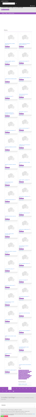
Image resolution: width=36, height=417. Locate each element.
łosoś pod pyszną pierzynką (23, 296)
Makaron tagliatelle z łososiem (24, 263)
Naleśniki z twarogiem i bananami (10, 164)
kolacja (23, 377)
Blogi (6, 13)
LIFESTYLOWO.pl (4, 1)
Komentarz (4, 405)
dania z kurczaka (21, 372)
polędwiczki (23, 375)
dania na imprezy (21, 370)
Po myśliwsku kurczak (8, 96)
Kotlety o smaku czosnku (22, 384)
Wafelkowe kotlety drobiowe (9, 199)
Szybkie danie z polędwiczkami (24, 229)
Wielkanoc (29, 371)
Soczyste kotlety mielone (9, 268)
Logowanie (33, 5)
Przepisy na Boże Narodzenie (23, 371)
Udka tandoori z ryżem (22, 111)
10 (6, 391)
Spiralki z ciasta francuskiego (23, 128)
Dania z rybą (27, 377)
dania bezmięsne (26, 374)
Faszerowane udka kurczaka (9, 285)
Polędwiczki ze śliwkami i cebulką (24, 162)
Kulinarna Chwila (11, 13)
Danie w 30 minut (27, 372)
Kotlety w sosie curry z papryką (24, 330)
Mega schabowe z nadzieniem (24, 196)
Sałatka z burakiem (8, 319)
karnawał (20, 373)
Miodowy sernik (7, 353)
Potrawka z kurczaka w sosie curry (10, 216)
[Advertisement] (18, 21)
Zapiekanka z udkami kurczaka (24, 212)
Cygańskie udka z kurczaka (23, 61)
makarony (28, 376)
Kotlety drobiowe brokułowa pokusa (11, 78)
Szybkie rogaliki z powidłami (23, 179)
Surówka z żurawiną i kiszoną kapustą (25, 364)
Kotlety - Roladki (24, 373)
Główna (3, 13)
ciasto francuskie (28, 375)
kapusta (20, 377)
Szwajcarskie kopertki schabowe (24, 77)
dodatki (20, 375)
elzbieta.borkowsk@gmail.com (23, 385)
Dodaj (9, 46)
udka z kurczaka (21, 374)
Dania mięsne (27, 370)
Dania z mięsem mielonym (22, 376)
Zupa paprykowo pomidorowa (10, 130)
